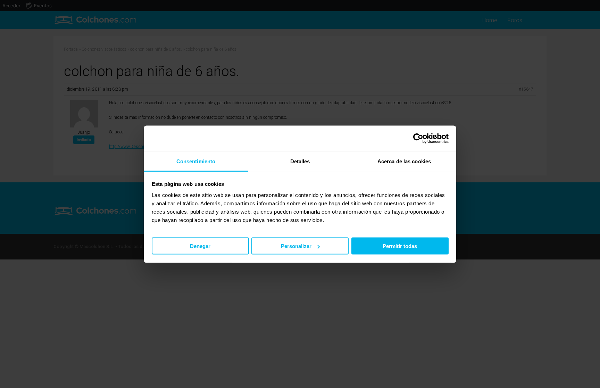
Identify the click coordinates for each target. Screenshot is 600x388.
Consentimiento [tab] (195, 161)
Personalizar (296, 246)
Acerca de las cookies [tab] (404, 161)
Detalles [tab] (300, 161)
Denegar (200, 246)
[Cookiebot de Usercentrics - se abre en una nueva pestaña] (418, 138)
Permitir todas (400, 246)
